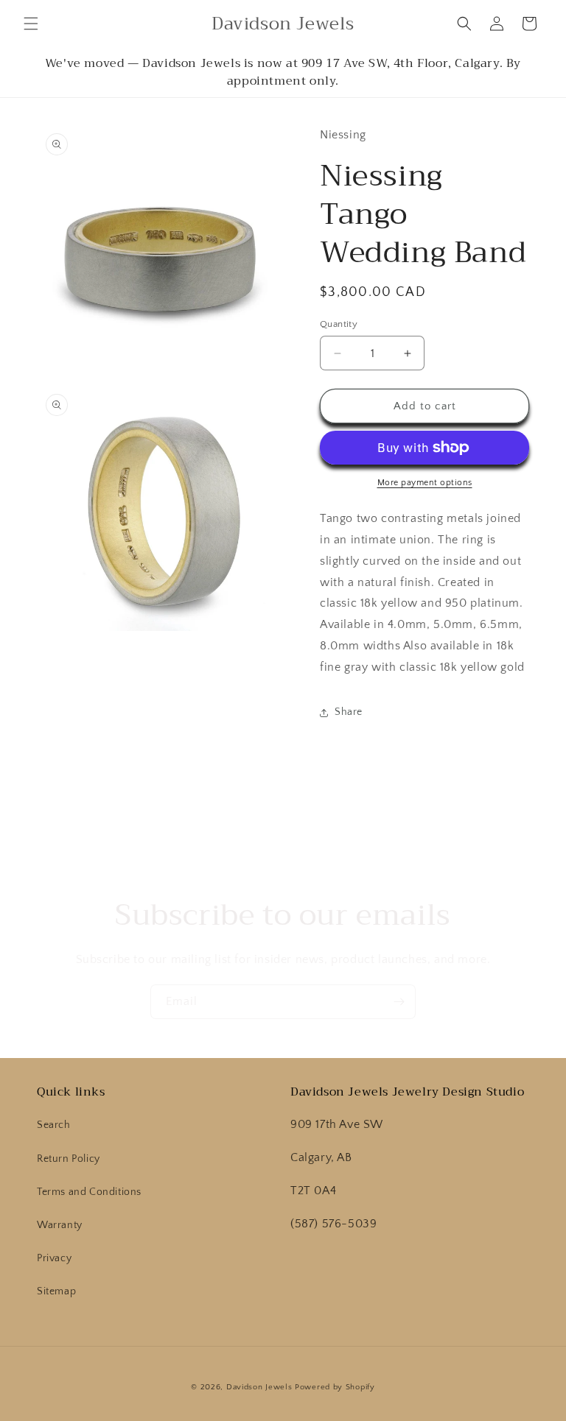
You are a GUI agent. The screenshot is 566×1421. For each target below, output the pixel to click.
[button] (31, 23)
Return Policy (68, 1159)
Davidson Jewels (259, 1387)
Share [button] (349, 712)
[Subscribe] (398, 1001)
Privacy (54, 1258)
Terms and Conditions (89, 1192)
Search (54, 1125)
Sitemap (56, 1291)
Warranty (60, 1225)
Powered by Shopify (335, 1387)
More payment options (424, 482)
